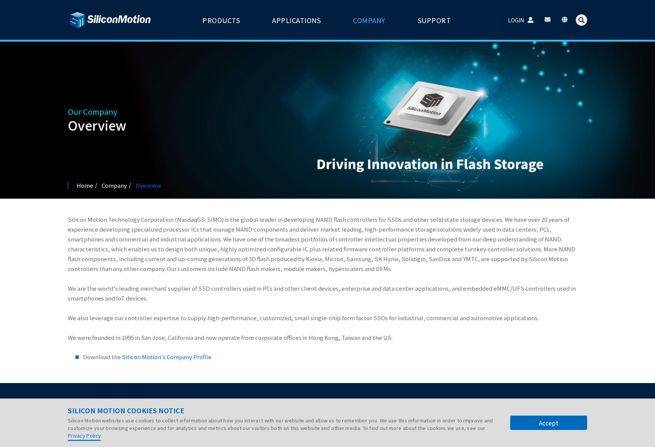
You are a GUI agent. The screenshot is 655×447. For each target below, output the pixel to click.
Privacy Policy (84, 435)
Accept (548, 422)
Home (85, 185)
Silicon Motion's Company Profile (167, 357)
